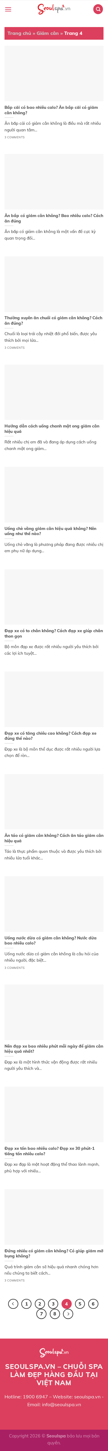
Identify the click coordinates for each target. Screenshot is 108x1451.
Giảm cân (48, 33)
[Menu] (8, 9)
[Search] (98, 9)
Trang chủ (19, 33)
